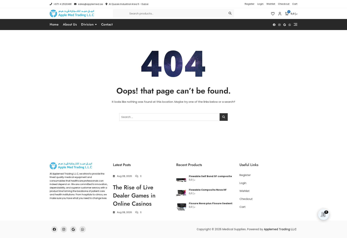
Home (54, 24)
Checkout (283, 4)
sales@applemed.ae (90, 4)
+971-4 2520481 (62, 4)
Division (87, 24)
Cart (294, 4)
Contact (107, 24)
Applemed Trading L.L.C (280, 229)
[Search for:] (173, 117)
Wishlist (270, 4)
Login (260, 4)
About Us (70, 24)
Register (249, 4)
